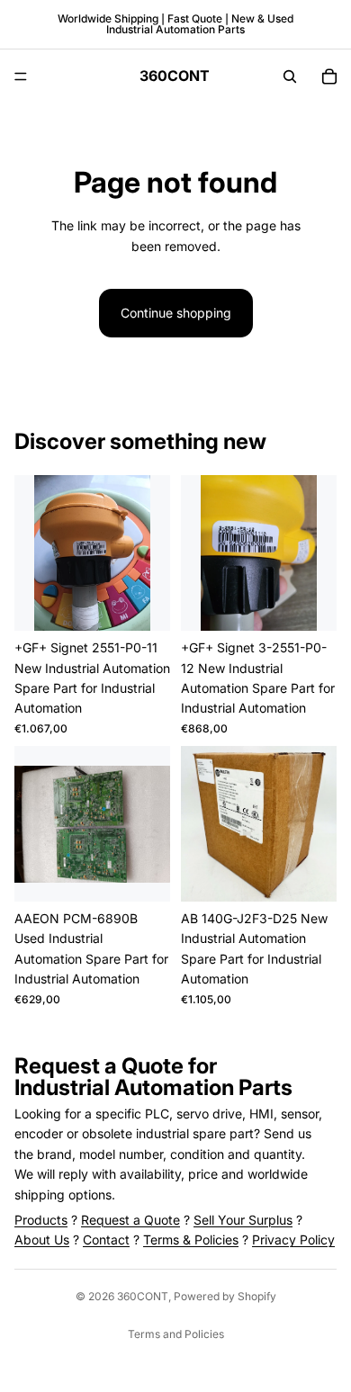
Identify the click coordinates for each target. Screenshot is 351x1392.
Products (41, 1219)
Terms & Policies (190, 1239)
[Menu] (20, 76)
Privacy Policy (293, 1239)
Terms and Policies (176, 1334)
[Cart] (329, 76)
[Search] (290, 76)
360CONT (142, 1296)
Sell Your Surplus (243, 1219)
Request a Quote (130, 1219)
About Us (41, 1239)
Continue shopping (176, 312)
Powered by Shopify (225, 1296)
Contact (106, 1239)
